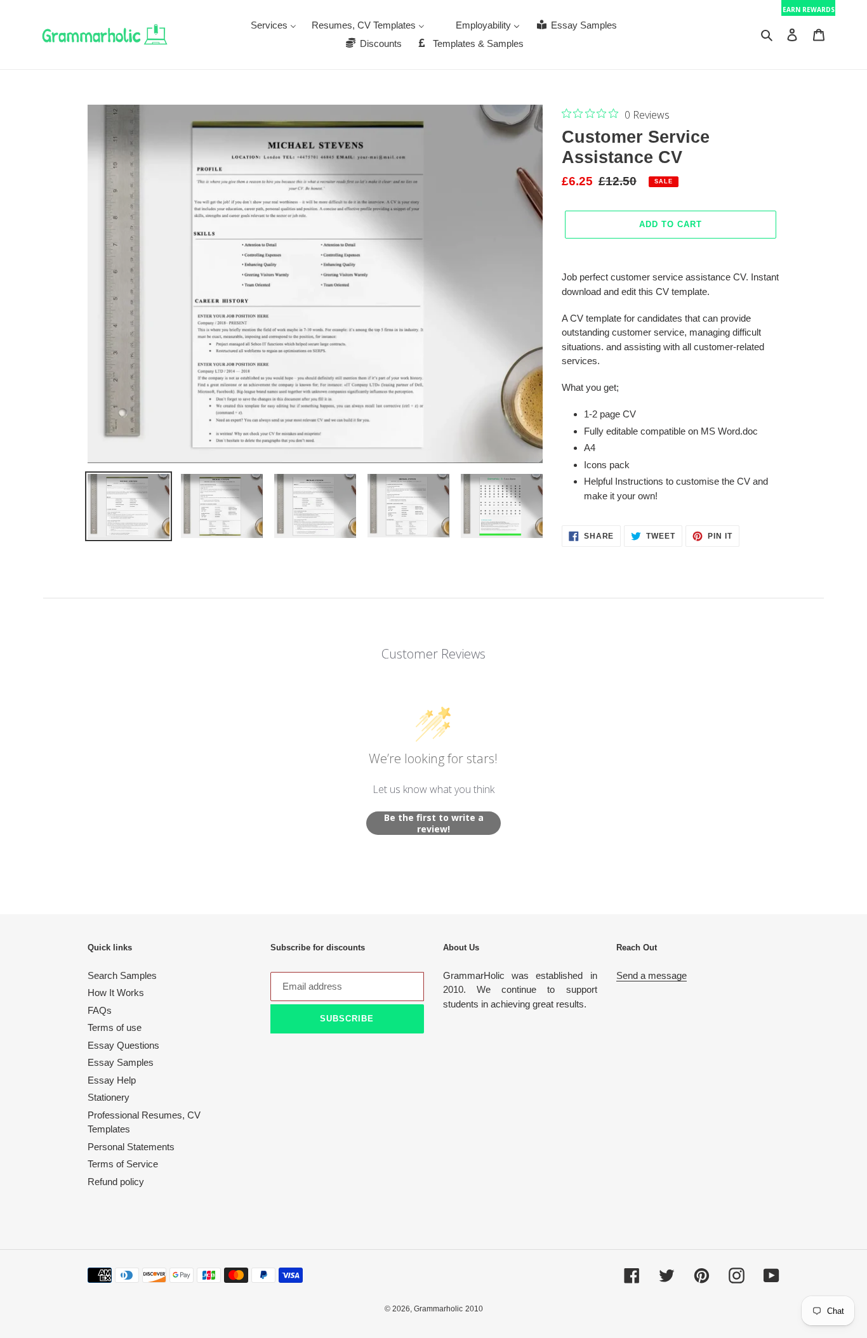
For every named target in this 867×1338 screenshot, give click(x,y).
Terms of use (115, 1027)
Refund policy (116, 1181)
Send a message (651, 975)
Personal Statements (131, 1146)
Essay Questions (123, 1045)
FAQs (100, 1010)
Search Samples (122, 975)
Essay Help (112, 1080)
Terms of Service (123, 1163)
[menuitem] (273, 25)
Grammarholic (438, 1308)
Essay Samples (121, 1062)
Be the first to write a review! (434, 823)
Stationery (108, 1097)
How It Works (116, 992)
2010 (474, 1308)
